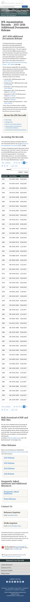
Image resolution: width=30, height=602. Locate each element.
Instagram (12, 582)
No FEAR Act (17, 590)
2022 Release (9, 468)
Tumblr (15, 582)
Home (2, 13)
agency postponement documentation (15, 452)
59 (26, 163)
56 (19, 163)
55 (17, 163)
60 (2, 166)
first (3, 163)
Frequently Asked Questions (11, 493)
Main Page (8, 120)
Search (25, 6)
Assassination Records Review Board (16, 130)
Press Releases (10, 499)
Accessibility (11, 588)
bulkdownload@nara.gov (14, 438)
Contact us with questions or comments (11, 556)
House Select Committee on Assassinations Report (14, 127)
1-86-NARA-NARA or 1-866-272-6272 (15, 595)
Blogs (20, 582)
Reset (26, 172)
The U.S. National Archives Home (12, 2)
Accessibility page (17, 549)
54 (14, 163)
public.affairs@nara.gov (14, 526)
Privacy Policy (18, 588)
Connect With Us (15, 579)
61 (5, 166)
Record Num (13, 176)
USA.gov (22, 590)
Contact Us (4, 588)
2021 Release (9, 474)
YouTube (18, 582)
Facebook (7, 582)
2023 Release (9, 463)
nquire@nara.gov (13, 515)
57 (21, 163)
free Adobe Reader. (20, 546)
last (16, 166)
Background (9, 122)
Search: (9, 169)
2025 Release (9, 458)
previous (7, 163)
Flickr (23, 582)
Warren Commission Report (13, 124)
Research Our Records (11, 13)
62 (7, 166)
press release (8, 81)
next (12, 166)
